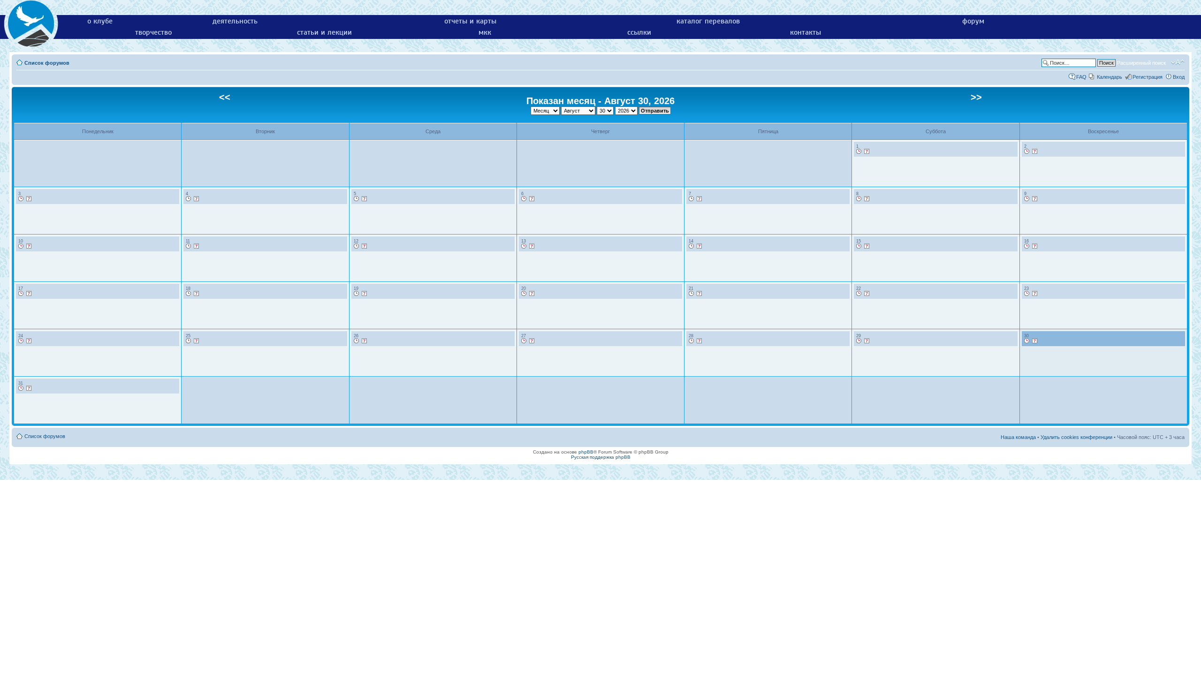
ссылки (639, 32)
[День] (859, 151)
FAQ (1081, 77)
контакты (805, 32)
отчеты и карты (470, 21)
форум (973, 21)
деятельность (235, 21)
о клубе (100, 21)
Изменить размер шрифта (1178, 62)
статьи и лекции (324, 32)
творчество (153, 32)
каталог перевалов (708, 21)
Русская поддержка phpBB (601, 457)
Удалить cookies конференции (1076, 437)
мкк (485, 32)
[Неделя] (867, 151)
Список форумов (46, 63)
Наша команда (1018, 437)
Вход (1179, 77)
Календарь (1109, 77)
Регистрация (1148, 77)
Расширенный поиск (1141, 63)
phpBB (585, 451)
